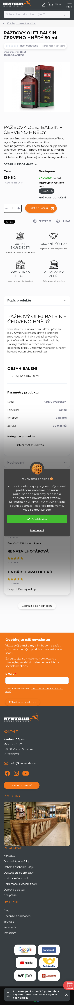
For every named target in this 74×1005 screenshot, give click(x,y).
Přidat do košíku (37, 208)
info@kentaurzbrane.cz (25, 763)
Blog (7, 910)
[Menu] (69, 4)
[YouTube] (26, 772)
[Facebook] (7, 772)
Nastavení (37, 530)
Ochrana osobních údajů (19, 867)
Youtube (9, 921)
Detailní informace (18, 164)
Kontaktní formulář (21, 785)
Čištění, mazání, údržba (29, 445)
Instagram (10, 933)
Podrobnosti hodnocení (53, 45)
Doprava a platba (14, 889)
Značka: (14, 55)
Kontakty (9, 855)
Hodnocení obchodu (16, 878)
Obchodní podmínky (16, 861)
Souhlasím (39, 519)
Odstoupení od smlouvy (19, 872)
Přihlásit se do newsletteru (22, 702)
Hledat (66, 14)
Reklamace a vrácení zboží (20, 884)
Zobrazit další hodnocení (37, 605)
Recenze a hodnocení (17, 916)
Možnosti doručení (52, 197)
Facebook (10, 927)
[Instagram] (16, 772)
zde (48, 509)
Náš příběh (10, 895)
